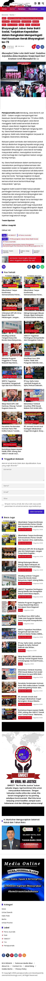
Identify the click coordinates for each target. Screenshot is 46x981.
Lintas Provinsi (26, 21)
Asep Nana (10, 46)
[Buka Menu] (39, 3)
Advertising (29, 966)
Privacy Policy (21, 969)
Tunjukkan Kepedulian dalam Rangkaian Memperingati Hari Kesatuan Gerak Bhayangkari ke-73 (23, 245)
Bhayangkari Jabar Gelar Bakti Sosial (24, 239)
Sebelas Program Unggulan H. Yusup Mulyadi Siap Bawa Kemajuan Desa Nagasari (9, 360)
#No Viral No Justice (9, 285)
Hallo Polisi (5, 21)
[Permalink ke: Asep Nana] (4, 47)
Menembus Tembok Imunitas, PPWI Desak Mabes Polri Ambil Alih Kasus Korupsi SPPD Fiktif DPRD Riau (34, 406)
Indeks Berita (7, 969)
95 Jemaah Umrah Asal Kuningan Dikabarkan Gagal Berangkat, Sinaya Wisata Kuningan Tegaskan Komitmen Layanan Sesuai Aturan (34, 428)
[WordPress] (16, 955)
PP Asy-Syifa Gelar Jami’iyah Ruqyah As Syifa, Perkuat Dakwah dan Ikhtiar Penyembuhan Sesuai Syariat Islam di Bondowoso (33, 383)
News (4, 25)
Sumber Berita (37, 251)
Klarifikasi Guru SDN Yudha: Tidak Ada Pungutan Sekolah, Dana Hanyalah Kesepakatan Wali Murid (34, 360)
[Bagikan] (42, 47)
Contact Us (17, 966)
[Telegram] (38, 267)
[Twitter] (34, 267)
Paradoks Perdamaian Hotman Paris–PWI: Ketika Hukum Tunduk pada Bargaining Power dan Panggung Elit (11, 428)
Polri (5, 935)
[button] (35, 3)
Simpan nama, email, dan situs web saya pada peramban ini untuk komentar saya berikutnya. (23, 505)
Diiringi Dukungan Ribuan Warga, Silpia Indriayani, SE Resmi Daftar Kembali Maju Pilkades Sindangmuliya (34, 315)
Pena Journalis (12, 25)
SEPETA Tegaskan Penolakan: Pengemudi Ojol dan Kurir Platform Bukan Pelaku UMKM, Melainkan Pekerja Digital (12, 383)
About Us (5, 966)
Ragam (21, 25)
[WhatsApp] (42, 267)
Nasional (36, 21)
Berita (4, 18)
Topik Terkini (35, 25)
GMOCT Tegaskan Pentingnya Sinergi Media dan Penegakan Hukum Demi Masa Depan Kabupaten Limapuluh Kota (34, 338)
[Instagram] (20, 955)
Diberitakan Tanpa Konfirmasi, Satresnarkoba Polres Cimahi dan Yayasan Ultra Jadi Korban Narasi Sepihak (12, 292)
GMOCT (13, 235)
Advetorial (29, 376)
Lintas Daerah (15, 21)
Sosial (28, 25)
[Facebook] (29, 267)
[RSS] (24, 955)
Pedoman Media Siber (24, 963)
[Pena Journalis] (17, 3)
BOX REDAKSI (7, 963)
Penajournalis (9, 946)
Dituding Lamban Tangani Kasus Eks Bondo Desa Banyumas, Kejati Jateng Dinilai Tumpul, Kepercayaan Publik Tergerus (11, 338)
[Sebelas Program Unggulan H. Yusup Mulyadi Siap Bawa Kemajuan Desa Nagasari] (12, 350)
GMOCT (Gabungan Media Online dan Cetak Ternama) (25, 18)
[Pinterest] (12, 955)
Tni (5, 942)
